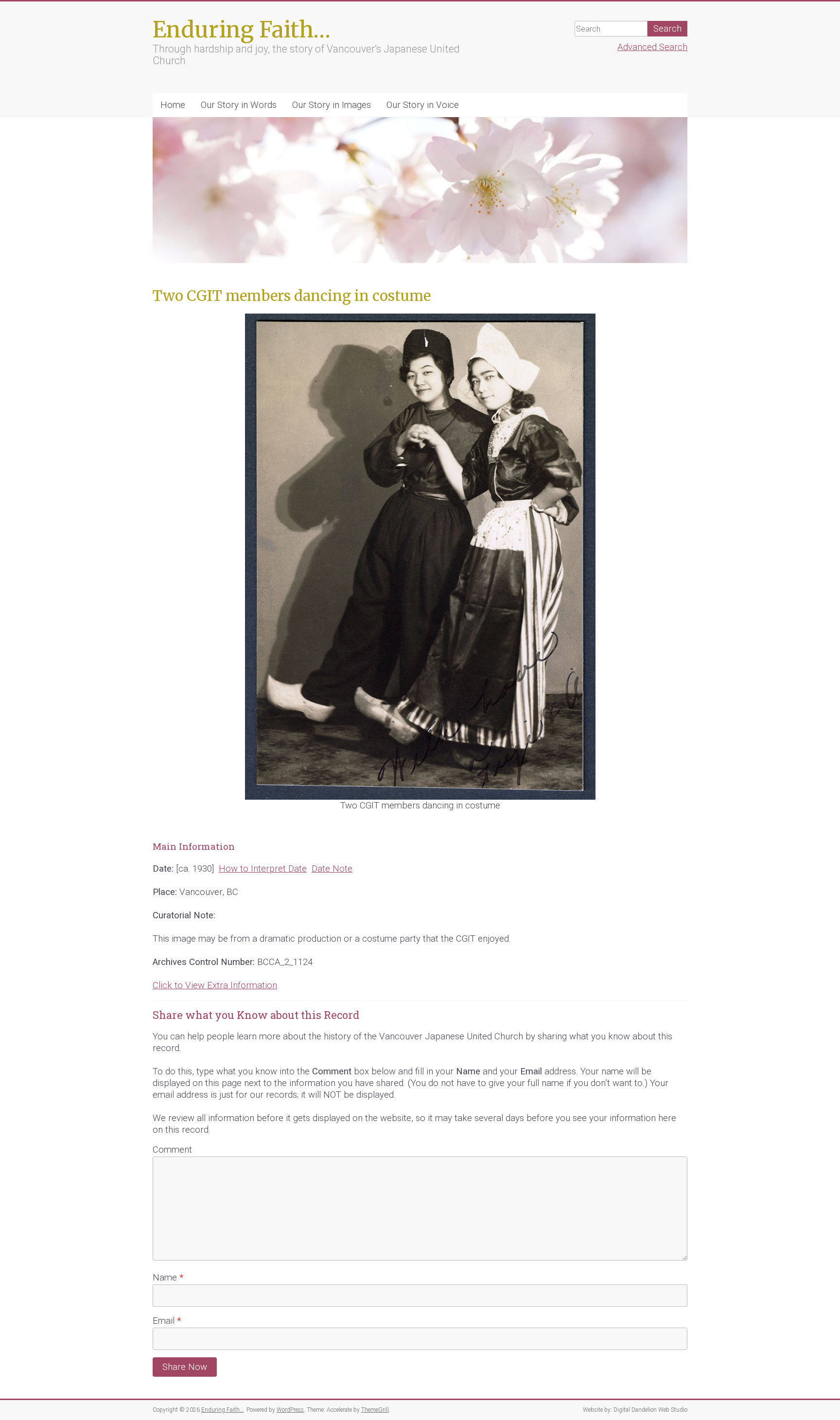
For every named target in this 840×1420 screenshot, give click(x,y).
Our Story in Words (239, 105)
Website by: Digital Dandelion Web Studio (635, 1409)
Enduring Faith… (242, 29)
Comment (172, 1149)
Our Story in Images (331, 105)
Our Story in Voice (422, 105)
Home (172, 105)
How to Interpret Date (263, 868)
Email (167, 1320)
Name (168, 1277)
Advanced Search (652, 47)
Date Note (332, 868)
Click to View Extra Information (215, 985)
